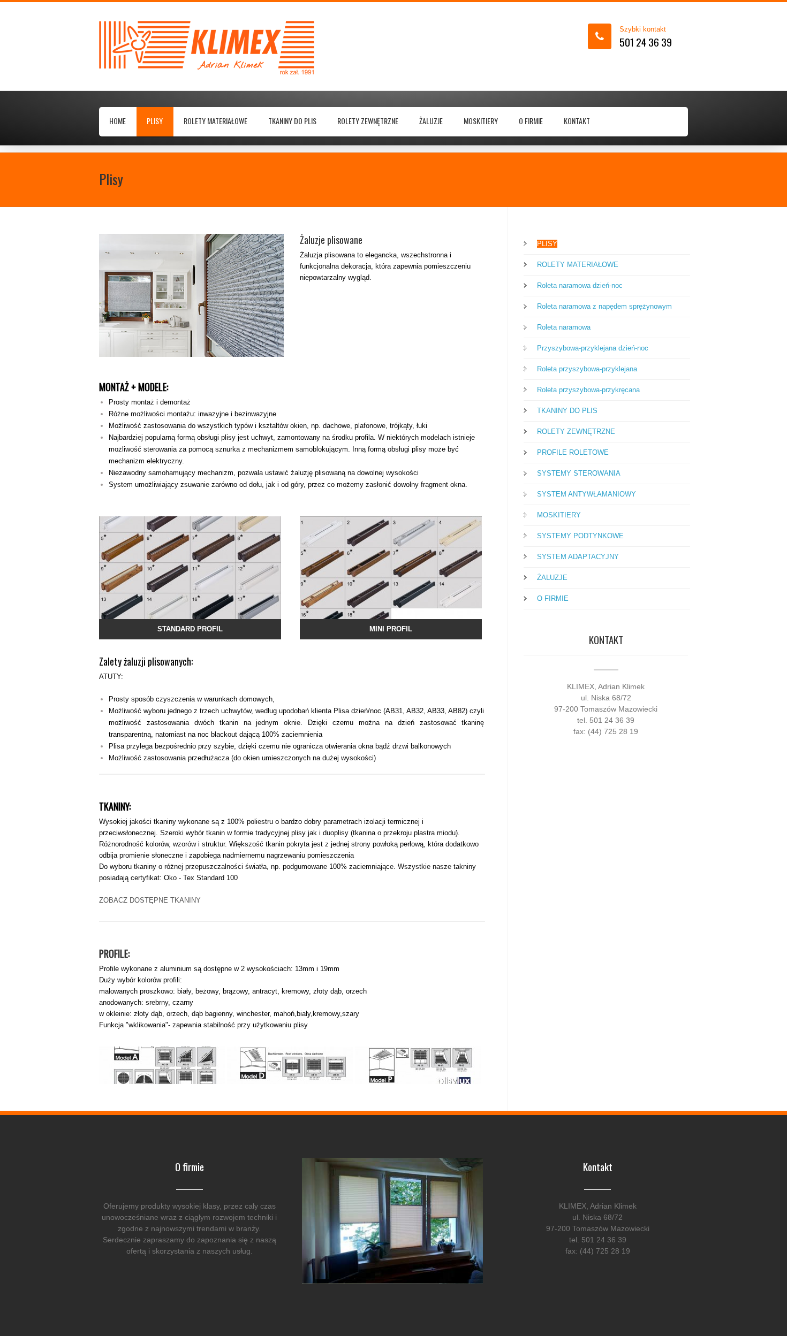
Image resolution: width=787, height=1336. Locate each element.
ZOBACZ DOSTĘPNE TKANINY (150, 900)
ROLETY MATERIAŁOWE (215, 120)
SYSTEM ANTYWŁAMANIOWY (586, 494)
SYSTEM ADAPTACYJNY (578, 557)
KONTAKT (577, 120)
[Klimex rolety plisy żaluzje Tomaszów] (187, 47)
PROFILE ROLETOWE (573, 452)
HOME (117, 120)
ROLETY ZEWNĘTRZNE (367, 120)
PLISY (155, 120)
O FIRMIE (531, 120)
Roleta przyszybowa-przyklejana (587, 369)
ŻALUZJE (431, 120)
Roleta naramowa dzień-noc (580, 285)
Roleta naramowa (564, 327)
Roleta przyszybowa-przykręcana (588, 390)
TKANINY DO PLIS (292, 120)
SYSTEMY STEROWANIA (578, 473)
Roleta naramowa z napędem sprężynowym (604, 306)
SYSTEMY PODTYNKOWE (580, 536)
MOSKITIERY (481, 120)
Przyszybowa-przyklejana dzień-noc (592, 348)
